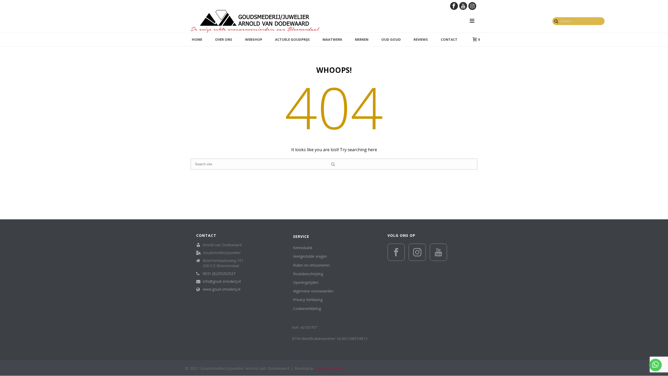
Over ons (223, 39)
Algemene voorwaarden (313, 291)
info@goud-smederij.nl (222, 281)
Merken (361, 39)
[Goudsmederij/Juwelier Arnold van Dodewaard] (255, 21)
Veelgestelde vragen (310, 256)
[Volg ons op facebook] (396, 252)
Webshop (253, 39)
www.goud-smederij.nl (221, 289)
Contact (449, 39)
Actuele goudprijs (292, 39)
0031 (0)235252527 (219, 273)
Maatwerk (332, 39)
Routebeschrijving (308, 273)
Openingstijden (305, 282)
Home (197, 39)
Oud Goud (391, 39)
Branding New (329, 368)
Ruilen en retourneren (311, 265)
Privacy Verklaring (308, 299)
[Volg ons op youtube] (438, 252)
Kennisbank (302, 247)
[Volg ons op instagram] (417, 252)
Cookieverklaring (307, 308)
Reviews (421, 39)
